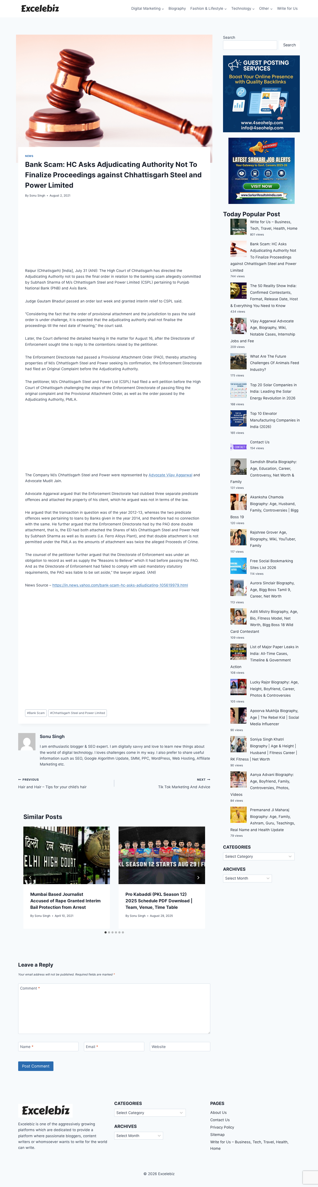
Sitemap (217, 1134)
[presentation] (66, 855)
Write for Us (287, 8)
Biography (177, 8)
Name (27, 1047)
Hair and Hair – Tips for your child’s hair (52, 783)
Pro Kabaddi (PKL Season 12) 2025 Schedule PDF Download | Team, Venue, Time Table (158, 901)
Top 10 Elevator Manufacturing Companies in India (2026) (275, 420)
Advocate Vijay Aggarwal (170, 475)
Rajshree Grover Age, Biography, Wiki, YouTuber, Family (273, 539)
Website (159, 1047)
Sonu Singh (37, 195)
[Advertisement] (114, 235)
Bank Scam (36, 713)
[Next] (198, 877)
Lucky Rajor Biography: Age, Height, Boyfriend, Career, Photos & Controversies (274, 689)
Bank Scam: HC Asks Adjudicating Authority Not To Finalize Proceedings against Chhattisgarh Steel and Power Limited (263, 257)
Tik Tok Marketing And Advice (184, 783)
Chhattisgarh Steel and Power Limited (77, 713)
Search (229, 37)
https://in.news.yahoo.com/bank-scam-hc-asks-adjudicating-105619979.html (120, 585)
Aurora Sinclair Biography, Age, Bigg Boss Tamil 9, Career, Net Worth (272, 589)
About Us (218, 1112)
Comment (30, 988)
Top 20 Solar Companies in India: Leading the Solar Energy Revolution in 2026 (273, 391)
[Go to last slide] (30, 877)
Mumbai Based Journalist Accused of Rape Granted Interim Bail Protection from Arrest (65, 901)
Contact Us (260, 442)
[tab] (105, 932)
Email (92, 1047)
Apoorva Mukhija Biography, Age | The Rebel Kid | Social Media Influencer (274, 717)
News (29, 156)
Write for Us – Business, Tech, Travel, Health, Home (249, 1145)
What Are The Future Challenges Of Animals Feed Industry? (274, 363)
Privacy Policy (222, 1127)
